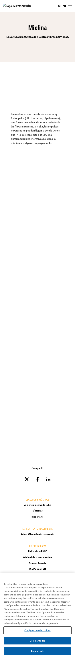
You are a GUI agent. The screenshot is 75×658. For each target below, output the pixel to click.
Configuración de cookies (37, 630)
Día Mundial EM (37, 568)
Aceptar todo (37, 651)
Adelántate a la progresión (37, 557)
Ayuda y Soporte (37, 563)
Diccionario (37, 516)
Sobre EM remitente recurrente (37, 533)
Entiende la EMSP (37, 551)
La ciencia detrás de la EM (37, 504)
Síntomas (38, 510)
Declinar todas (37, 640)
